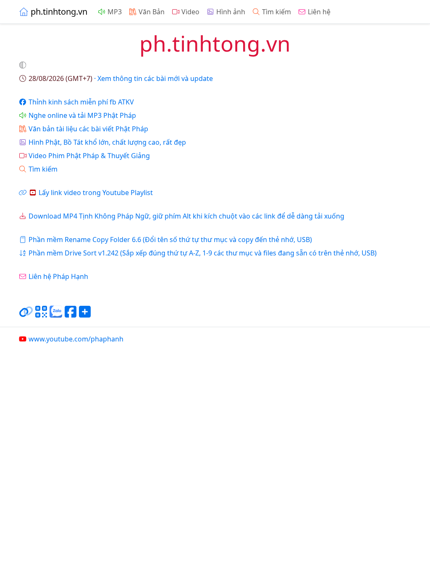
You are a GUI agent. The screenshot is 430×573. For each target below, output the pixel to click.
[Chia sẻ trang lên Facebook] (70, 315)
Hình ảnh (230, 11)
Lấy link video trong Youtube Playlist (96, 192)
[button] (23, 65)
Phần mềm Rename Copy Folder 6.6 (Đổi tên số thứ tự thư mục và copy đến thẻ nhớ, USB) (170, 239)
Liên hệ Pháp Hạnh (58, 276)
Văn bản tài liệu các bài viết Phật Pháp (88, 128)
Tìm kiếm (276, 11)
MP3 (115, 11)
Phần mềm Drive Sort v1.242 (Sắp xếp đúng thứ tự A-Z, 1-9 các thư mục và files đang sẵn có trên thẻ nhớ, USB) (203, 253)
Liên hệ (319, 11)
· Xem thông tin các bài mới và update (121, 78)
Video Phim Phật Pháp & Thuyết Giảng (89, 155)
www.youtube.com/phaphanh (76, 339)
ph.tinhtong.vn (59, 11)
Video (190, 11)
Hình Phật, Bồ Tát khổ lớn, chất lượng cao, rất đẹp (107, 142)
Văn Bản (152, 11)
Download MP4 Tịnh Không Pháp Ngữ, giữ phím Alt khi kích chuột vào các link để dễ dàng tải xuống (186, 216)
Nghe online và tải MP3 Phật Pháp (82, 115)
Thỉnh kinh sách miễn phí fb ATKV (81, 102)
